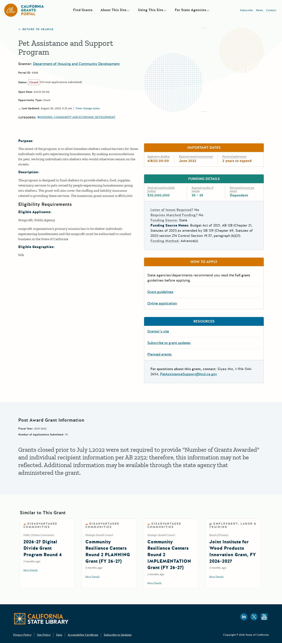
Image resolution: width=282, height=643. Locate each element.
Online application (162, 303)
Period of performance (234, 156)
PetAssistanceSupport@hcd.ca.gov (188, 374)
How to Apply (203, 261)
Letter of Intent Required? (171, 210)
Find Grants (82, 10)
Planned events (159, 354)
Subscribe (246, 10)
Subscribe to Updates (118, 635)
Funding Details (204, 179)
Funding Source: (164, 220)
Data (59, 635)
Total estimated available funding (161, 189)
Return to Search (38, 29)
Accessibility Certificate (83, 635)
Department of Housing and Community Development (76, 64)
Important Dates (204, 147)
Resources (204, 321)
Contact (271, 10)
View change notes (88, 108)
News (259, 10)
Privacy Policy (22, 635)
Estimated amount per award (242, 189)
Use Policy (44, 635)
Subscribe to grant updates (169, 343)
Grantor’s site (158, 331)
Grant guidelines (160, 292)
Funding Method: (165, 241)
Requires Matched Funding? (174, 215)
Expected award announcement (196, 156)
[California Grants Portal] (24, 10)
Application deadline (158, 156)
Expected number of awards (202, 189)
